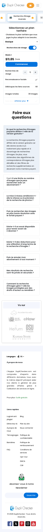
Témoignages (12, 435)
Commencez (21, 64)
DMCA (22, 461)
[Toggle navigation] (37, 5)
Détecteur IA (12, 424)
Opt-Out (23, 457)
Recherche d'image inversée (22, 17)
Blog (22, 416)
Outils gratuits (21, 397)
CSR (21, 465)
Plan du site (25, 424)
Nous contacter (26, 428)
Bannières (11, 442)
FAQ (8, 449)
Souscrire (31, 495)
